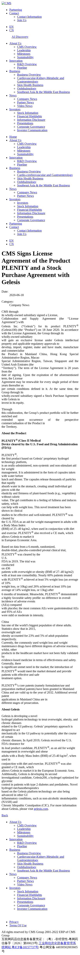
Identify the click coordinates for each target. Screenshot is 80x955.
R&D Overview (27, 64)
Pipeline (22, 67)
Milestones (23, 53)
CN (11, 30)
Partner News (25, 102)
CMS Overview (27, 46)
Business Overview (29, 74)
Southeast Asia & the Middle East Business (43, 92)
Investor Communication (32, 130)
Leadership (24, 50)
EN (11, 26)
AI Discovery (20, 36)
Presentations (25, 123)
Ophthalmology (26, 88)
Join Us (21, 20)
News (13, 95)
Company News (27, 99)
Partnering (15, 9)
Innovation (16, 60)
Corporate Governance (31, 126)
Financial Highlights (29, 116)
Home (13, 136)
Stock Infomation (27, 112)
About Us (15, 43)
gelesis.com (41, 808)
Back (5, 815)
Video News (24, 106)
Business (14, 71)
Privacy (14, 922)
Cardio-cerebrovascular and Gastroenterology (45, 175)
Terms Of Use (18, 925)
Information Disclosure (31, 119)
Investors (14, 109)
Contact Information (29, 16)
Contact (14, 13)
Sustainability (25, 57)
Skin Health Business (30, 85)
